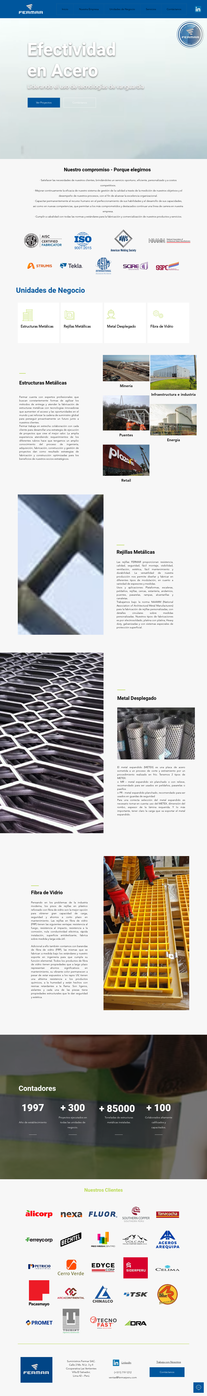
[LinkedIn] (198, 9)
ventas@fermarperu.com (123, 1377)
